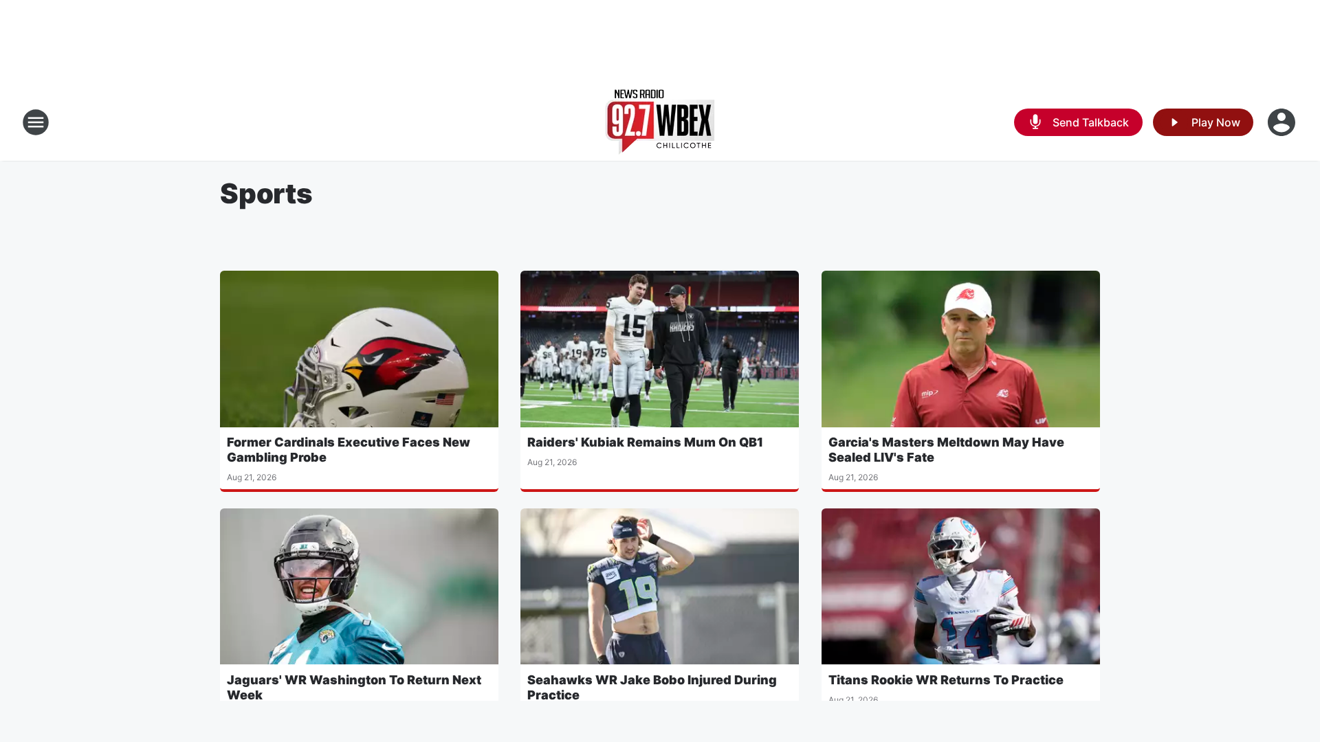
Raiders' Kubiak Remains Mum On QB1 (645, 442)
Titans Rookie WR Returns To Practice (946, 680)
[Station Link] (660, 122)
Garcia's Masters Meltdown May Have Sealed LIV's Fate (946, 449)
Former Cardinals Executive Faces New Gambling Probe (348, 449)
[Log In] (1283, 122)
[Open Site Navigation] (36, 122)
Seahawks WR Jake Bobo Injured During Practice (652, 687)
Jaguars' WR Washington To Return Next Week (354, 687)
